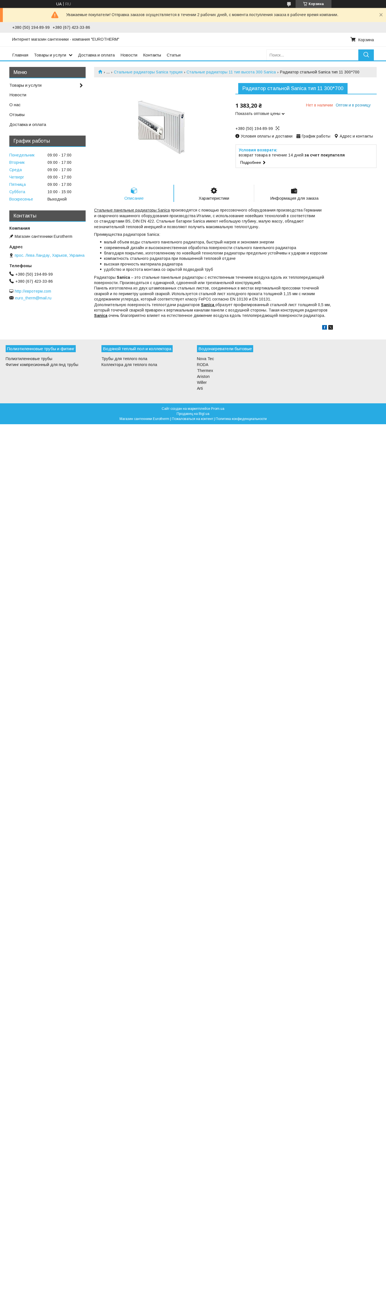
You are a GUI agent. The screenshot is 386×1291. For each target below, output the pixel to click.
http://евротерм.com (33, 291)
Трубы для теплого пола (124, 358)
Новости (128, 55)
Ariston (203, 376)
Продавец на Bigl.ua (193, 414)
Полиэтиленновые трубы (29, 358)
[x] (330, 328)
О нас (15, 104)
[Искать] (366, 54)
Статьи (174, 55)
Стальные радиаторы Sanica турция (148, 72)
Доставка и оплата (96, 55)
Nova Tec (205, 358)
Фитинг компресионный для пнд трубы (42, 364)
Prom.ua (217, 409)
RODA (202, 364)
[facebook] (324, 328)
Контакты (152, 55)
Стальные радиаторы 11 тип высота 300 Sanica (231, 72)
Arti (200, 388)
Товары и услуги (50, 55)
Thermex (205, 370)
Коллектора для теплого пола (129, 364)
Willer (202, 382)
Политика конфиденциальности (241, 419)
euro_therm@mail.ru (33, 298)
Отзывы (17, 114)
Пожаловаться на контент (192, 419)
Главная (20, 55)
